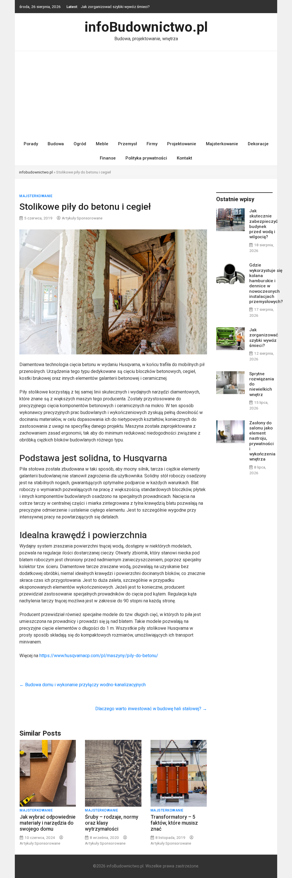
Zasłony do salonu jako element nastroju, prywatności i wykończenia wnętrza (262, 441)
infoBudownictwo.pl (146, 27)
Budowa (56, 143)
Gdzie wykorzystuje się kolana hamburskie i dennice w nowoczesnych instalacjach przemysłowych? (266, 283)
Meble (102, 143)
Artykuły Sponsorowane (82, 218)
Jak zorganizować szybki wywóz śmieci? (115, 6)
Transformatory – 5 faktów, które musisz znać (174, 823)
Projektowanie (181, 143)
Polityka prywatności (146, 158)
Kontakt (184, 158)
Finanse (108, 158)
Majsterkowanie (222, 143)
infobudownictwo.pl (36, 172)
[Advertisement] (146, 94)
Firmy (152, 143)
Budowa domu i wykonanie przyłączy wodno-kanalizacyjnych (82, 684)
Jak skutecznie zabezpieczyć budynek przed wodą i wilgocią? (263, 223)
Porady (31, 143)
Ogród (80, 143)
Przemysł (127, 143)
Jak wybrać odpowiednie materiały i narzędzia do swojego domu (48, 823)
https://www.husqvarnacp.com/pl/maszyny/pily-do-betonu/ (98, 655)
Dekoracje (258, 143)
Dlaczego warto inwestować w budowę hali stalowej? (151, 708)
